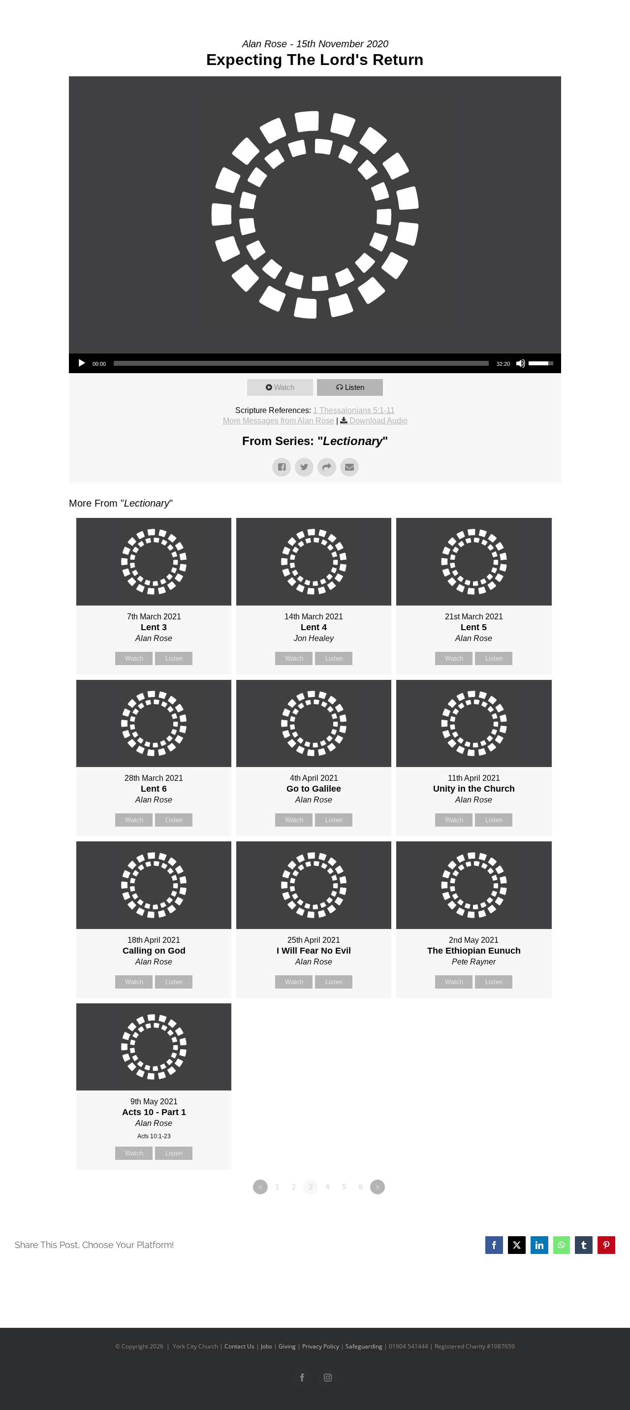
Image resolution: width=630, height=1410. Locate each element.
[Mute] (521, 363)
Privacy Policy (320, 1346)
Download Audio (378, 421)
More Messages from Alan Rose (278, 421)
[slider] (301, 363)
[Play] (82, 363)
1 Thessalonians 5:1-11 (354, 410)
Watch (284, 387)
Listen (354, 387)
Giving (287, 1346)
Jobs (266, 1346)
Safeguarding (364, 1346)
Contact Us (239, 1346)
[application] (315, 363)
